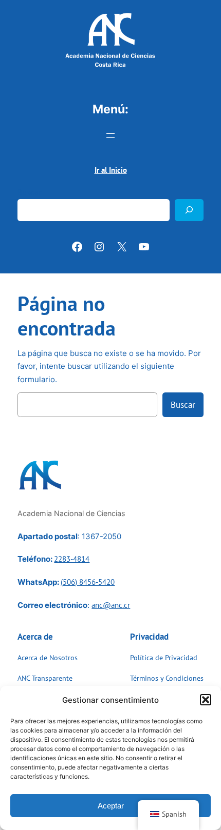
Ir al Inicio (111, 170)
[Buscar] (189, 210)
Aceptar (111, 805)
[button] (205, 700)
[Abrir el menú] (110, 135)
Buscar (29, 192)
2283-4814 (71, 559)
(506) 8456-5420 (88, 582)
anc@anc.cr (110, 605)
